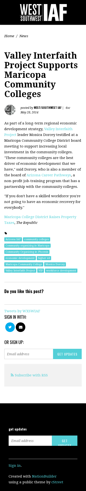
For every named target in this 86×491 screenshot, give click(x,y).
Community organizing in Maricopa (27, 245)
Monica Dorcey (55, 264)
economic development (20, 258)
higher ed (44, 258)
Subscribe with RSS (31, 375)
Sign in (15, 465)
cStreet (57, 482)
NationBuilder (44, 476)
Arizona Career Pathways (49, 175)
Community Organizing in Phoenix (26, 251)
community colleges (36, 239)
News (23, 36)
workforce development (61, 270)
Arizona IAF (13, 239)
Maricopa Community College (23, 264)
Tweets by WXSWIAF (22, 311)
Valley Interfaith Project (20, 270)
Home (9, 36)
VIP (40, 270)
